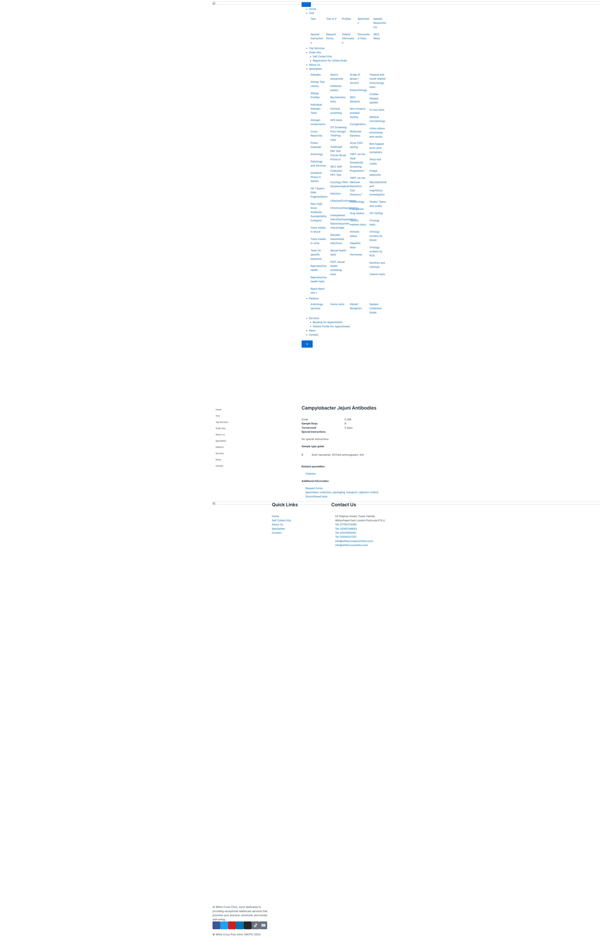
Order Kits (315, 52)
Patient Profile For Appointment (331, 326)
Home (312, 8)
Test (311, 13)
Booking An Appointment (327, 322)
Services (314, 318)
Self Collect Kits (322, 56)
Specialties (315, 68)
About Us (314, 64)
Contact (314, 334)
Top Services (316, 48)
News (312, 330)
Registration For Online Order (330, 60)
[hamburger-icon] (306, 4)
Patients (314, 298)
